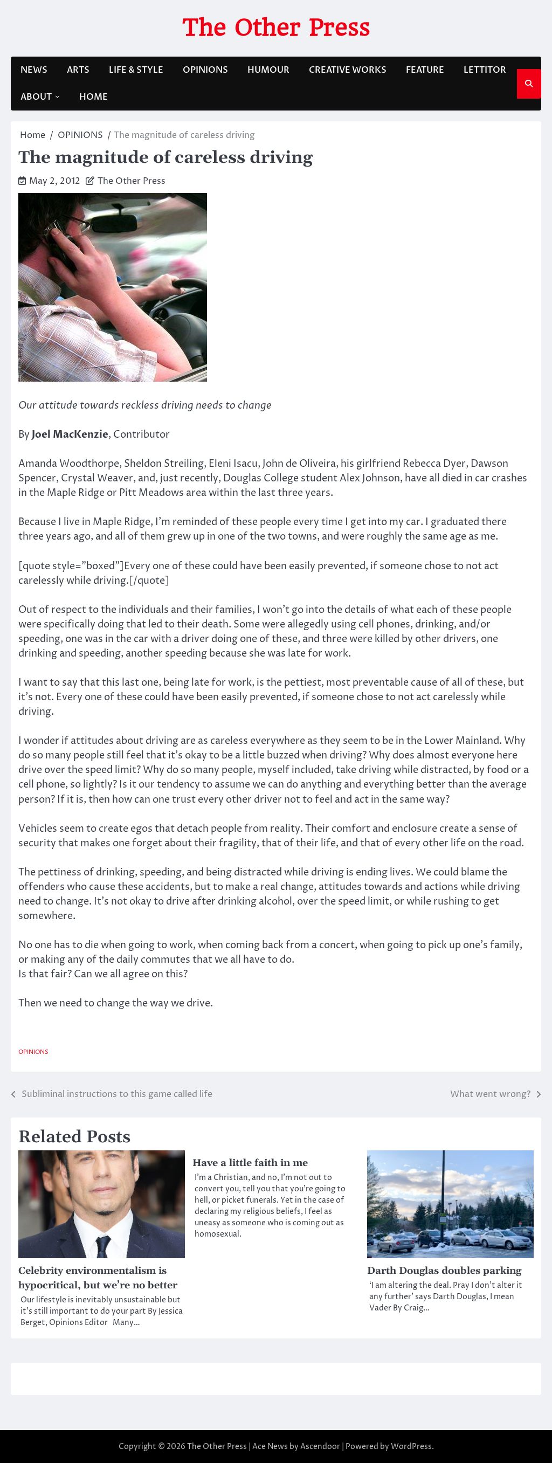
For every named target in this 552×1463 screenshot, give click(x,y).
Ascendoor (320, 1446)
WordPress (411, 1446)
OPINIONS (205, 70)
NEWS (33, 70)
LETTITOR (485, 70)
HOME (93, 97)
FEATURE (425, 70)
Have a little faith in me (250, 1163)
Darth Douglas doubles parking (444, 1271)
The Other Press (276, 27)
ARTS (78, 70)
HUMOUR (268, 70)
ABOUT (36, 97)
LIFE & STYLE (136, 70)
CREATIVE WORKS (348, 70)
